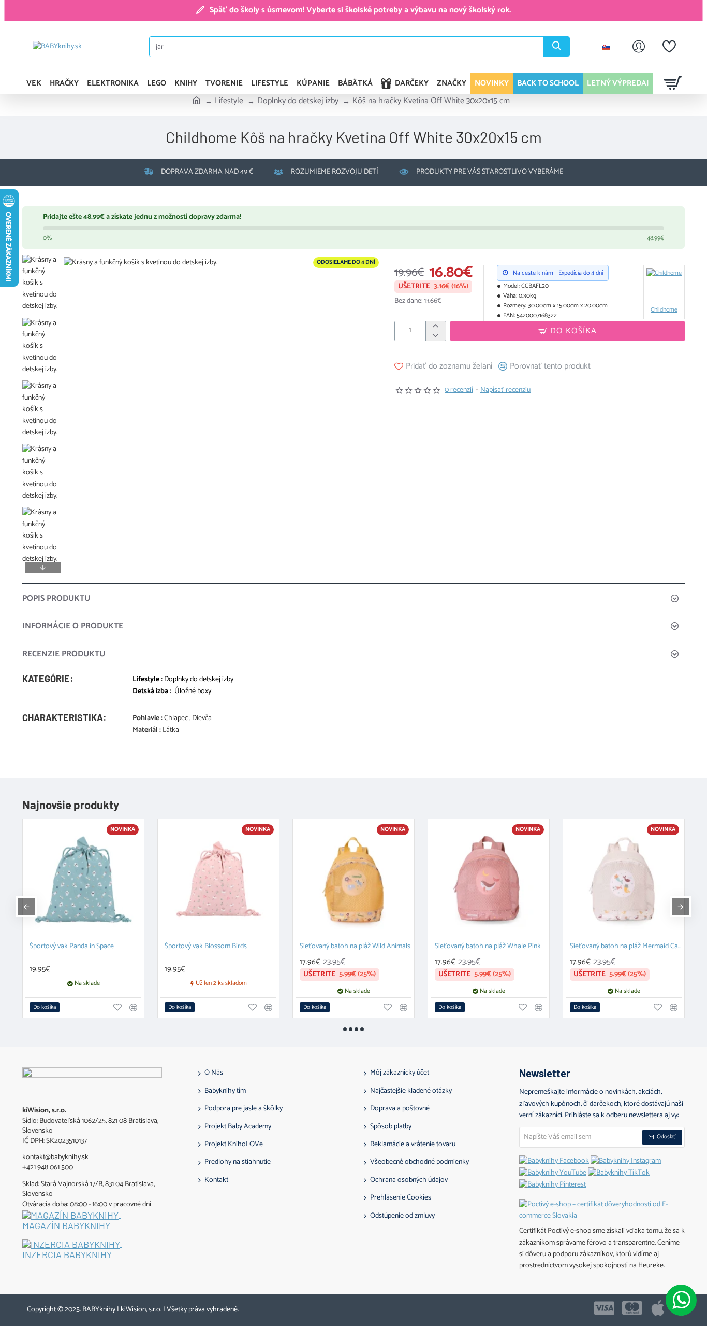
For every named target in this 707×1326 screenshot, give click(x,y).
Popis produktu (56, 598)
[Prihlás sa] (639, 47)
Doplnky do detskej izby (297, 101)
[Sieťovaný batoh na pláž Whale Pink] (489, 880)
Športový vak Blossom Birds (206, 947)
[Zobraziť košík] (673, 83)
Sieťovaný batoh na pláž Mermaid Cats (626, 947)
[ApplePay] (658, 1308)
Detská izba (150, 691)
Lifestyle (229, 101)
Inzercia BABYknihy (67, 1255)
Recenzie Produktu (63, 654)
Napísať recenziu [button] (505, 390)
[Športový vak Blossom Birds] (218, 880)
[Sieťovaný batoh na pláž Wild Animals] (353, 880)
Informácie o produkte (72, 626)
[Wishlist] (669, 46)
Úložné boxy (192, 691)
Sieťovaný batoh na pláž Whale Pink (488, 947)
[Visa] (604, 1308)
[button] (43, 262)
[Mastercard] (632, 1308)
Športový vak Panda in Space (72, 947)
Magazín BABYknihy (66, 1226)
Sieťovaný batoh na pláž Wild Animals (355, 947)
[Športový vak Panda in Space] (83, 880)
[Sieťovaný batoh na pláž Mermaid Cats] (624, 880)
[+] (435, 326)
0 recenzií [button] (459, 390)
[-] (435, 336)
